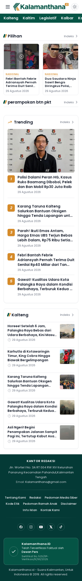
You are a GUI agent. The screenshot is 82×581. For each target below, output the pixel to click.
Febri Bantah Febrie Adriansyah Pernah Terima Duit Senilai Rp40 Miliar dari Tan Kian (21, 86)
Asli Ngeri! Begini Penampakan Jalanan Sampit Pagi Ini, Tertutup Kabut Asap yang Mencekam (32, 434)
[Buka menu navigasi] (8, 7)
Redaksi (35, 497)
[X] (51, 527)
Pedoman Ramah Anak (40, 504)
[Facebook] (21, 527)
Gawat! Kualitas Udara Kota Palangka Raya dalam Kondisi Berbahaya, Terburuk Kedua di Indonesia (45, 286)
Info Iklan (30, 510)
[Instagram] (31, 527)
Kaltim (29, 18)
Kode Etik (12, 504)
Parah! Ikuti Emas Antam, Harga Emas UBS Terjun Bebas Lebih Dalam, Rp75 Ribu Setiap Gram (45, 237)
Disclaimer (69, 504)
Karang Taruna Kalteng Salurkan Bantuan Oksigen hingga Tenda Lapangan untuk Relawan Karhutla (46, 213)
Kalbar (67, 18)
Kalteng (11, 18)
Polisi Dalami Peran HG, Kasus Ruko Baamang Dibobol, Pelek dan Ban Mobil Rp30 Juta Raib (45, 182)
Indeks (69, 36)
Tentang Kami (15, 497)
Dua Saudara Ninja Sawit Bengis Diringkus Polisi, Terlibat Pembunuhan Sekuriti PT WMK (60, 88)
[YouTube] (41, 527)
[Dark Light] (74, 6)
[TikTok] (61, 527)
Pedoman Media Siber (61, 497)
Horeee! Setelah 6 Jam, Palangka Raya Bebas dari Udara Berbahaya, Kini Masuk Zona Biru (32, 332)
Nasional (12, 74)
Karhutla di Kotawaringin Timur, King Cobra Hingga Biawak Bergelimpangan (29, 356)
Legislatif (47, 18)
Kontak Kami (50, 510)
